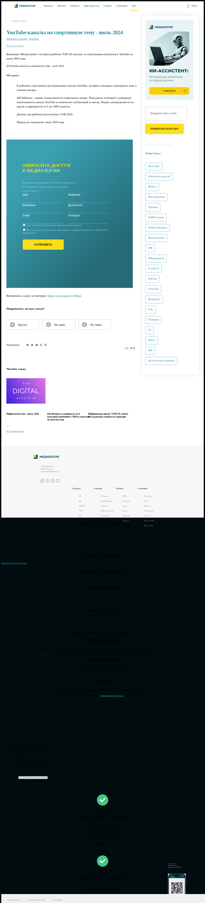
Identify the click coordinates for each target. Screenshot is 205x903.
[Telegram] (36, 345)
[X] (41, 345)
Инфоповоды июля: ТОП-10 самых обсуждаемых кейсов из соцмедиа (108, 415)
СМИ (124, 496)
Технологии (148, 511)
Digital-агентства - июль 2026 (22, 413)
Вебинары (104, 496)
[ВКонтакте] (27, 345)
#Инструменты (156, 237)
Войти (194, 6)
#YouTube (34, 39)
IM (80, 516)
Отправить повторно (33, 777)
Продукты (48, 6)
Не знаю (59, 324)
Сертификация (106, 501)
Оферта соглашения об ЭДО (36, 900)
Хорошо (102, 844)
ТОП (80, 511)
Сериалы (125, 521)
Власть (124, 511)
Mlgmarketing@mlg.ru (112, 695)
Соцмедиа (126, 501)
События (107, 6)
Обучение (61, 6)
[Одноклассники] (32, 345)
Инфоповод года (91, 6)
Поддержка (105, 516)
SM (80, 496)
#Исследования (156, 196)
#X (149, 329)
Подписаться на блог (164, 129)
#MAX (151, 340)
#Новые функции (157, 227)
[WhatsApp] (45, 345)
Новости (147, 506)
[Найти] (178, 6)
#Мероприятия (156, 258)
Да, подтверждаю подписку (102, 640)
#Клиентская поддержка (161, 360)
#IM (150, 350)
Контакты (147, 496)
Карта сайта (148, 526)
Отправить (43, 244)
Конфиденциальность (14, 900)
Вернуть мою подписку (14, 563)
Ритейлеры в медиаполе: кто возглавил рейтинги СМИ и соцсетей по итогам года (68, 416)
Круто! (22, 324)
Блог (134, 6)
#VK (150, 309)
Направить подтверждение (102, 660)
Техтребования (58, 900)
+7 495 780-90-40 (46, 466)
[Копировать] (83, 294)
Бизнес (124, 506)
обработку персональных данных (63, 225)
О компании (121, 6)
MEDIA (82, 506)
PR (80, 501)
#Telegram (153, 319)
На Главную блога (15, 431)
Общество (126, 516)
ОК (3, 538)
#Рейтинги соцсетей (16, 39)
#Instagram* (154, 299)
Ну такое (96, 324)
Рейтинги (75, 6)
